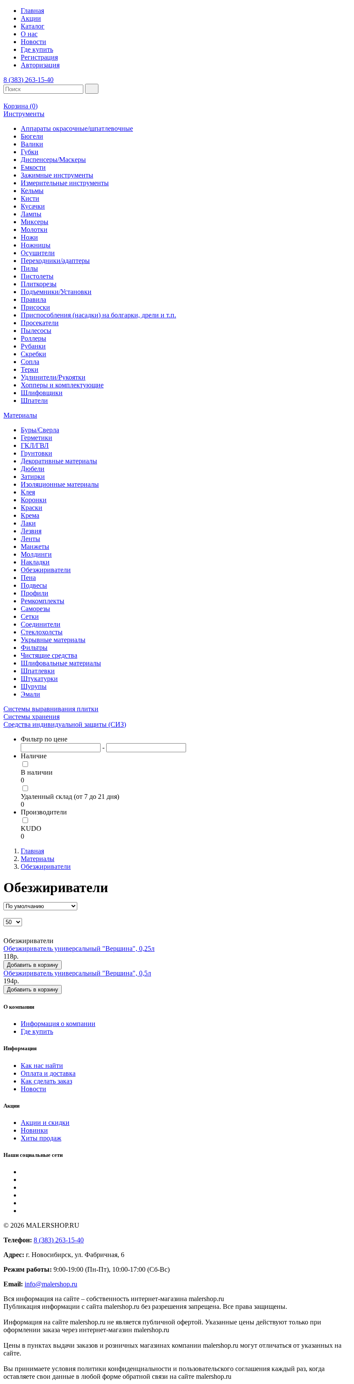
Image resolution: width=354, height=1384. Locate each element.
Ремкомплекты (42, 601)
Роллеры (33, 338)
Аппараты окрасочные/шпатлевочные (77, 128)
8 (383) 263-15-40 (28, 79)
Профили (34, 593)
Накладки (35, 562)
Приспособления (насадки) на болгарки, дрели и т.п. (98, 315)
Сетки (30, 616)
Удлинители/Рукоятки (53, 377)
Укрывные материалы (53, 639)
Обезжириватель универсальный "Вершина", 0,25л (79, 948)
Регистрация (39, 57)
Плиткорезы (39, 284)
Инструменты (23, 113)
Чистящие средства (49, 655)
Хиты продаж (41, 1138)
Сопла (30, 361)
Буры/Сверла (40, 430)
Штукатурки (39, 678)
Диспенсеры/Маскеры (53, 159)
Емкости (33, 167)
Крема (30, 515)
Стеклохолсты (42, 632)
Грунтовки (36, 453)
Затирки (33, 476)
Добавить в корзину (32, 965)
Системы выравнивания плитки (50, 709)
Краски (31, 507)
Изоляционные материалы (60, 484)
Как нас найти (42, 1065)
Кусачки (33, 206)
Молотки (34, 229)
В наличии (37, 772)
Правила (33, 299)
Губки (29, 151)
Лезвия (31, 531)
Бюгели (32, 136)
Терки (29, 369)
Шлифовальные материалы (61, 663)
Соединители (40, 624)
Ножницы (36, 245)
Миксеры (34, 221)
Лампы (31, 214)
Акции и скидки (45, 1122)
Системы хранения (31, 716)
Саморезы (35, 608)
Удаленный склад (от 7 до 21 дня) (70, 796)
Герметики (36, 437)
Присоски (35, 307)
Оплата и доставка (48, 1073)
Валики (32, 144)
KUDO (31, 828)
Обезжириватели (46, 569)
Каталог (32, 26)
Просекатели (40, 322)
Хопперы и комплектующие (62, 385)
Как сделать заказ (46, 1081)
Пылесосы (36, 330)
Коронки (34, 500)
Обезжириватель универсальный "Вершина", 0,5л (77, 973)
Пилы (29, 268)
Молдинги (36, 554)
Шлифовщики (42, 392)
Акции (31, 18)
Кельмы (32, 190)
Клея (28, 492)
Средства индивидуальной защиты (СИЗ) (64, 724)
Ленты (30, 538)
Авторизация (40, 65)
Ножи (29, 237)
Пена (28, 577)
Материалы (20, 415)
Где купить (37, 49)
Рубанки (33, 346)
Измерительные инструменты (65, 183)
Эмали (30, 694)
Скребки (33, 354)
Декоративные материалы (59, 461)
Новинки (34, 1130)
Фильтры (34, 647)
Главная (32, 10)
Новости (33, 41)
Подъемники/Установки (56, 291)
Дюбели (32, 468)
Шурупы (34, 686)
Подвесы (34, 585)
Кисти (30, 198)
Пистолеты (37, 276)
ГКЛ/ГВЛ (35, 445)
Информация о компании (58, 1023)
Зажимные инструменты (57, 175)
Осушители (38, 253)
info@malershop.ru (51, 1284)
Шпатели (34, 400)
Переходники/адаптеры (55, 260)
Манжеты (35, 546)
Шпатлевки (38, 671)
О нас (29, 34)
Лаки (28, 523)
